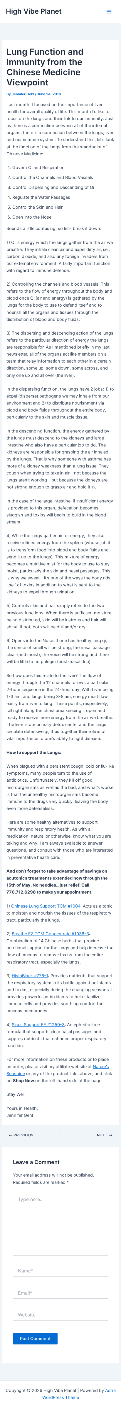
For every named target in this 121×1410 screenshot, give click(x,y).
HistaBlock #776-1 (30, 975)
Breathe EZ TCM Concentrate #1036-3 (50, 933)
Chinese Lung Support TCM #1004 (45, 906)
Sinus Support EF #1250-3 (38, 1024)
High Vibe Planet (34, 11)
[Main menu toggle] (109, 12)
